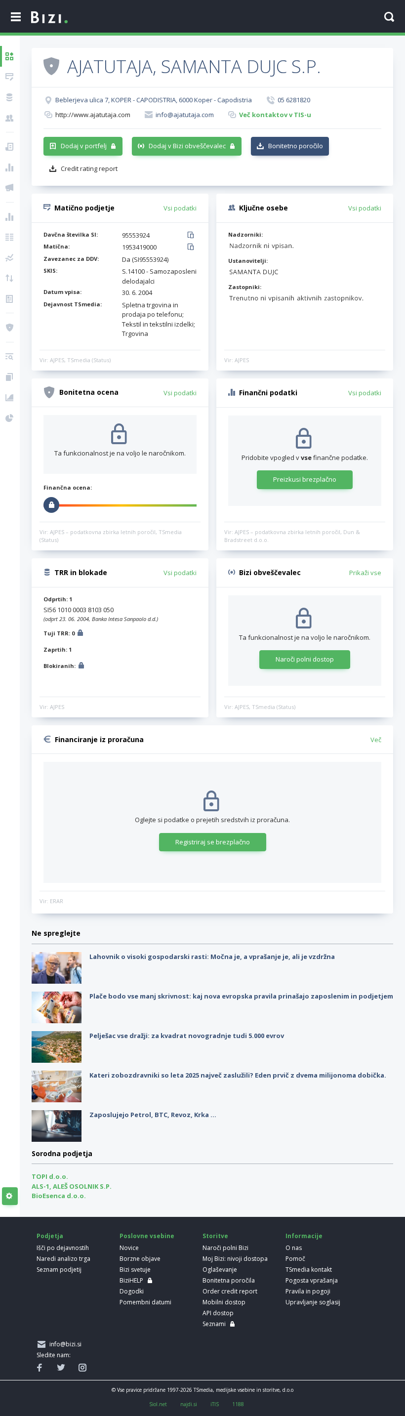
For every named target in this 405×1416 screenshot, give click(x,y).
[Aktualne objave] (10, 146)
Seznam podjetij (59, 1269)
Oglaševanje (219, 1269)
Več (375, 739)
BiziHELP (131, 1280)
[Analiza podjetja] (10, 356)
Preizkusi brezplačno (304, 479)
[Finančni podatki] (10, 217)
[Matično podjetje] (10, 77)
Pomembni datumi (145, 1302)
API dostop (218, 1313)
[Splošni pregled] (10, 56)
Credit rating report (89, 168)
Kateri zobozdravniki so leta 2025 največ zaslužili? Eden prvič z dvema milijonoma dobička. (237, 1075)
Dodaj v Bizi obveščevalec (187, 145)
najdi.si (188, 1404)
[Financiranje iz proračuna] (10, 167)
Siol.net (158, 1404)
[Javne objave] (10, 187)
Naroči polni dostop (305, 659)
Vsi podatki (180, 208)
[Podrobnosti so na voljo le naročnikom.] (80, 634)
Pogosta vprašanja (311, 1280)
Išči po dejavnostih (63, 1248)
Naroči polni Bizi (225, 1248)
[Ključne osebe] (10, 118)
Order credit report (229, 1291)
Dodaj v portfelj (84, 145)
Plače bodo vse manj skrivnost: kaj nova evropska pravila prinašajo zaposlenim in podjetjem (241, 996)
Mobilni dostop (223, 1302)
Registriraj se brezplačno (212, 841)
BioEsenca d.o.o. (59, 1195)
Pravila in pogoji (307, 1291)
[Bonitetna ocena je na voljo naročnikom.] (51, 65)
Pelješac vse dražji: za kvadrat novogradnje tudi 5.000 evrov (186, 1035)
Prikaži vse (365, 572)
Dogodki (132, 1291)
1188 (238, 1404)
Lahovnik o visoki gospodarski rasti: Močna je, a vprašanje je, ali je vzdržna (212, 956)
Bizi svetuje (135, 1269)
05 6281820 (294, 99)
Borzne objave (140, 1258)
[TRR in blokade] (10, 97)
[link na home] (49, 17)
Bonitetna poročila (228, 1280)
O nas (293, 1248)
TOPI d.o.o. (50, 1176)
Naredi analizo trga (63, 1258)
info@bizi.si (63, 1344)
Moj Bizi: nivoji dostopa (235, 1258)
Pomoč (295, 1258)
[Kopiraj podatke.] (192, 236)
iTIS (214, 1404)
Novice (129, 1248)
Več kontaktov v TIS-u (275, 114)
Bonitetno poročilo (295, 145)
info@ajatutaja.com (185, 114)
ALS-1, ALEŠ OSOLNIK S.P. (72, 1186)
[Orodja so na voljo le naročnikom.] (10, 1196)
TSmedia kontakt (308, 1269)
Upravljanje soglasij (312, 1302)
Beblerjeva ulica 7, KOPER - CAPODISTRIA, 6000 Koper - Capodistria (153, 99)
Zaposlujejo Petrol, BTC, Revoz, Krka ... (152, 1114)
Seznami (214, 1324)
